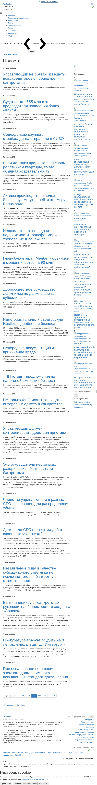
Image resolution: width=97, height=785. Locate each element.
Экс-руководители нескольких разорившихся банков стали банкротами (29, 468)
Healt (88, 402)
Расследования (14, 25)
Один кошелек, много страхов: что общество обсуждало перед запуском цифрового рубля (84, 261)
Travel (76, 404)
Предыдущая (9, 705)
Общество (12, 30)
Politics (77, 402)
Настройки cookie (87, 742)
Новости (11, 15)
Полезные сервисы (11, 54)
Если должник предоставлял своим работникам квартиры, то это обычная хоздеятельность (34, 167)
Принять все (6, 783)
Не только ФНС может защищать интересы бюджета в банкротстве (33, 401)
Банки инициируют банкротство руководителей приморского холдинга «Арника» (36, 606)
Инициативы (13, 33)
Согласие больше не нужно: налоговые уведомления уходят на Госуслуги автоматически (83, 131)
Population (78, 407)
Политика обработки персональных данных (84, 730)
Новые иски (13, 20)
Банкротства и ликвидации (19, 18)
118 (39, 696)
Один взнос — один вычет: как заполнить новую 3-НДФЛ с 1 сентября (83, 229)
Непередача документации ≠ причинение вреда (28, 350)
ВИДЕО (11, 35)
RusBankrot (7, 4)
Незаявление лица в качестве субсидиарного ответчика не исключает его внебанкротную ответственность (29, 574)
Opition (83, 402)
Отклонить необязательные (25, 783)
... (19, 696)
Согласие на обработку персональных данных (84, 738)
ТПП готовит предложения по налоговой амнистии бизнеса (29, 378)
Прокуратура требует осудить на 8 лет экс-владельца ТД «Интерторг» (34, 642)
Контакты (90, 727)
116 (29, 696)
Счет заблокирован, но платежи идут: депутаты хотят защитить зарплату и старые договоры (84, 166)
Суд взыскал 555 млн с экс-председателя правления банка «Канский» (31, 106)
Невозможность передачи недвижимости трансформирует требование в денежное (31, 234)
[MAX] (92, 4)
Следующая (21, 705)
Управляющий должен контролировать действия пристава (34, 430)
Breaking (88, 404)
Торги (10, 23)
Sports (82, 404)
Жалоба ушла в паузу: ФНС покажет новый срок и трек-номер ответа (83, 289)
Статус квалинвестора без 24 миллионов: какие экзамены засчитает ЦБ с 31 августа (84, 200)
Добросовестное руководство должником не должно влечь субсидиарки (29, 293)
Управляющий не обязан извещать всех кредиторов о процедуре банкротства (34, 78)
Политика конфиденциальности (81, 734)
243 (54, 696)
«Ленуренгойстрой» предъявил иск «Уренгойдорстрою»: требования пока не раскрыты (85, 352)
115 (23, 696)
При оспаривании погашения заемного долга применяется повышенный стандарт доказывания (35, 672)
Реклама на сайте (86, 724)
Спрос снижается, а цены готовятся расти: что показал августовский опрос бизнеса (84, 98)
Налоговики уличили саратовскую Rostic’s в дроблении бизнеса (33, 321)
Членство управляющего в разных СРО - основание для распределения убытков (36, 503)
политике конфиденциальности (35, 779)
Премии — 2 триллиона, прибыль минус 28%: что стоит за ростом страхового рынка (84, 321)
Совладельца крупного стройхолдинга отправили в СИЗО (33, 136)
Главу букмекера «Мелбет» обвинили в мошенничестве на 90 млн (36, 260)
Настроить (43, 783)
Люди (10, 28)
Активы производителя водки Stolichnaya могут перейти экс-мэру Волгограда (34, 199)
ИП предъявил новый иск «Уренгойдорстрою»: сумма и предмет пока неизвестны (85, 382)
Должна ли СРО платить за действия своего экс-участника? (36, 531)
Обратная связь (87, 722)
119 (44, 696)
